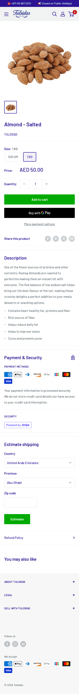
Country (9, 453)
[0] (71, 14)
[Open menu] (6, 14)
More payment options (39, 224)
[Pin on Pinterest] (56, 238)
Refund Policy (13, 538)
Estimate (17, 519)
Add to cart (39, 199)
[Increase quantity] (46, 183)
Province (10, 473)
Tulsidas (10, 134)
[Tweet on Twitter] (64, 238)
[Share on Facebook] (48, 238)
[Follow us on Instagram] (15, 644)
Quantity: (10, 184)
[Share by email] (72, 238)
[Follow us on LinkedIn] (23, 644)
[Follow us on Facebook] (7, 644)
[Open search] (54, 14)
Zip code (10, 493)
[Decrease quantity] (24, 183)
